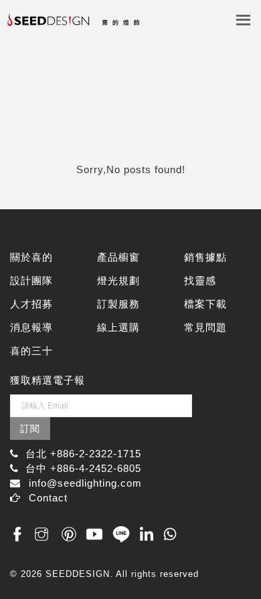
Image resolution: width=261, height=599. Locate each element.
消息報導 (31, 327)
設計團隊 (31, 280)
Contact (48, 497)
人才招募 (31, 304)
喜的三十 (31, 350)
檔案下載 (205, 304)
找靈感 (200, 280)
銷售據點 (205, 257)
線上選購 (118, 327)
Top (236, 560)
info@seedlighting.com (85, 483)
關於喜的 (31, 257)
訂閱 (30, 428)
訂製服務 (118, 304)
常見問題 (205, 327)
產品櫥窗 (118, 257)
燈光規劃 (118, 280)
